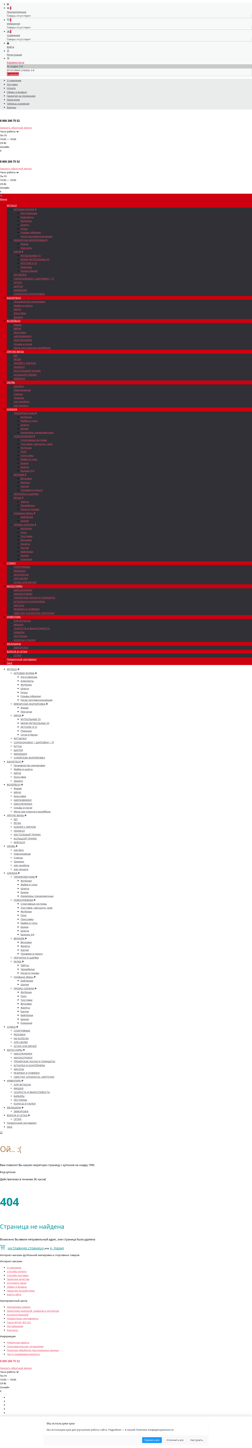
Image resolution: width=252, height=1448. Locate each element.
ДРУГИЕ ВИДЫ (15, 351)
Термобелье (28, 505)
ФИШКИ (18, 624)
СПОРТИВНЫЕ (22, 567)
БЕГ (16, 355)
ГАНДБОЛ (19, 367)
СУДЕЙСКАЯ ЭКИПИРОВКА (29, 294)
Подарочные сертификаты (22, 1318)
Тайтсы (25, 501)
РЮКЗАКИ (20, 570)
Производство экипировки (29, 301)
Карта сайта (14, 1294)
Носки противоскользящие (36, 236)
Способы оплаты (17, 1271)
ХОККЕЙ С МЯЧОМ (25, 363)
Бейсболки (27, 517)
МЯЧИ (18, 251)
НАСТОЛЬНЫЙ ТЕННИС (27, 370)
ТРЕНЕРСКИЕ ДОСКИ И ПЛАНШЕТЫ (34, 597)
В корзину (13, 74)
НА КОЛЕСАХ (21, 574)
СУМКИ (11, 563)
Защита (18, 317)
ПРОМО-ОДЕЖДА (24, 524)
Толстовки (26, 536)
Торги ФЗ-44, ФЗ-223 (19, 1322)
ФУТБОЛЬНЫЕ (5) (31, 255)
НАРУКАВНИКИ (23, 336)
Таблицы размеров (18, 103)
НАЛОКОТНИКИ (23, 593)
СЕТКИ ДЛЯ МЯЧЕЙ (25, 582)
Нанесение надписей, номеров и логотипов (33, 1311)
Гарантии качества (18, 1279)
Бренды (11, 107)
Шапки (25, 520)
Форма (24, 244)
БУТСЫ (18, 282)
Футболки (26, 221)
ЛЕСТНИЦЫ (20, 636)
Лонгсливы (27, 455)
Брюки (24, 428)
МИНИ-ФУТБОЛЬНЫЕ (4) (35, 259)
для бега (19, 386)
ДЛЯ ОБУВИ (21, 578)
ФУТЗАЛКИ (20, 274)
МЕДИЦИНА (14, 643)
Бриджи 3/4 (27, 470)
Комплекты (27, 217)
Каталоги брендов (17, 1314)
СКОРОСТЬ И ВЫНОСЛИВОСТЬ (32, 628)
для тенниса (21, 405)
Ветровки (26, 478)
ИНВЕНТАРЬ (14, 616)
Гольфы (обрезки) (31, 232)
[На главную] (1, 195)
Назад (57, 1248)
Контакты (12, 1330)
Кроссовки (20, 313)
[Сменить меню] (8, 4)
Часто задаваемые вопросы (23, 1354)
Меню (3, 199)
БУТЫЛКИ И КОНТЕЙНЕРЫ (29, 601)
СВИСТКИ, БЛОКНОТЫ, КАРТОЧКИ (34, 613)
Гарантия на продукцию (21, 96)
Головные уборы (24, 513)
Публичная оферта (18, 1342)
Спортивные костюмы (34, 440)
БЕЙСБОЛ (19, 378)
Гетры (24, 228)
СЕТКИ (17, 655)
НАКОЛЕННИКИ (23, 340)
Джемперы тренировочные (37, 432)
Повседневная (22, 390)
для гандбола (21, 401)
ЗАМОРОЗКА (21, 647)
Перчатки (26, 247)
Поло (23, 451)
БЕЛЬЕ (18, 497)
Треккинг (19, 397)
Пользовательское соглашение (25, 1346)
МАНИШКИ (20, 290)
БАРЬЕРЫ (19, 632)
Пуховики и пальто (32, 490)
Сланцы (18, 394)
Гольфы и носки (23, 344)
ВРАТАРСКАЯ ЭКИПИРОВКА (30, 240)
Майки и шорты (23, 305)
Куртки (25, 486)
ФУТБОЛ (12, 205)
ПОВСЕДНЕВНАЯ (24, 436)
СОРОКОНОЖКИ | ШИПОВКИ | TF (34, 278)
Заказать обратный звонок (16, 127)
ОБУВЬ (11, 382)
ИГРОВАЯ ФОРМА (24, 209)
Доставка (12, 84)
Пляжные (26, 267)
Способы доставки (17, 1275)
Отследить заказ (16, 1283)
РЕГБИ (17, 359)
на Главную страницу (26, 1248)
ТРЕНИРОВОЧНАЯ (24, 413)
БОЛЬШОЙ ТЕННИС (25, 374)
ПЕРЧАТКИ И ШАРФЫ (26, 494)
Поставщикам (15, 1326)
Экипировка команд (18, 1307)
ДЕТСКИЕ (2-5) (29, 263)
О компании (14, 80)
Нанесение (13, 99)
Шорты (25, 224)
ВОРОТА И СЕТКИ (17, 651)
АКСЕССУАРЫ (14, 586)
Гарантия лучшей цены (21, 1290)
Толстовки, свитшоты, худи (36, 444)
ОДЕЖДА (12, 409)
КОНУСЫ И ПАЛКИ (25, 640)
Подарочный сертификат (22, 659)
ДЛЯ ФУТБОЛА (22, 620)
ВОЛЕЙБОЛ (13, 320)
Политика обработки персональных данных (33, 1350)
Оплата (11, 88)
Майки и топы (29, 420)
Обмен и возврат (17, 92)
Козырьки (26, 559)
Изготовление (29, 213)
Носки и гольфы (30, 509)
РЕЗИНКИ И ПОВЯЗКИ (27, 609)
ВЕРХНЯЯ (19, 474)
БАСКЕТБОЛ (14, 297)
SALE (9, 663)
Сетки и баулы (29, 270)
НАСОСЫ (19, 605)
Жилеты (25, 482)
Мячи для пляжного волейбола (32, 347)
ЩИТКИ (18, 286)
